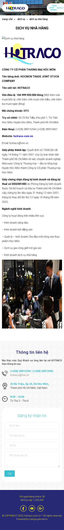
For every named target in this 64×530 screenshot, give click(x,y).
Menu (60, 8)
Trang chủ (7, 19)
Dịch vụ (21, 19)
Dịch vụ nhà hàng (38, 19)
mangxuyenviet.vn (38, 519)
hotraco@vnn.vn (19, 375)
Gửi (9, 473)
